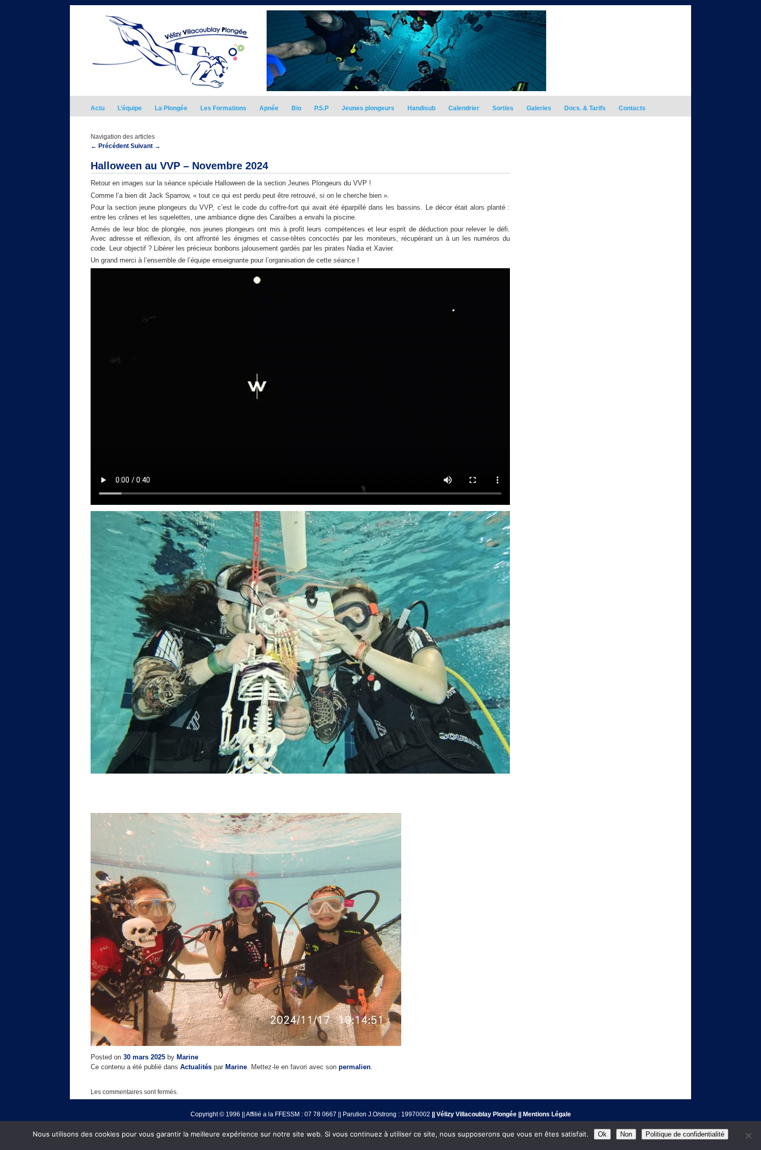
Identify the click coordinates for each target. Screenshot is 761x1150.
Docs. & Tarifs (585, 108)
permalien (355, 1067)
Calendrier (463, 108)
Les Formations (223, 108)
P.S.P (321, 108)
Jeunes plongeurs (368, 108)
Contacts (632, 108)
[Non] (748, 1135)
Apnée (269, 108)
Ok (602, 1134)
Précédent (110, 146)
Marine (187, 1057)
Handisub (421, 108)
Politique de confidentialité (685, 1134)
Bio (296, 108)
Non (626, 1134)
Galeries (538, 108)
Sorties (503, 108)
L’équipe (130, 108)
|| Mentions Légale (544, 1114)
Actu (98, 108)
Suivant (145, 146)
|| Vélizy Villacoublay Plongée (474, 1114)
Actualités (196, 1067)
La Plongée (171, 108)
